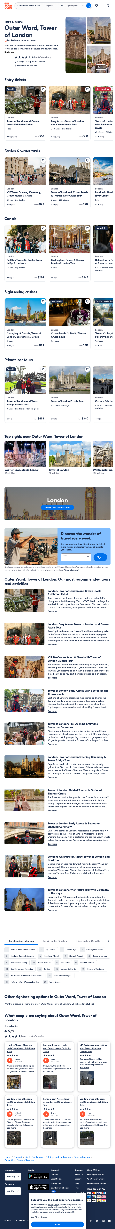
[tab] (21, 941)
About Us (79, 1174)
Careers (78, 1179)
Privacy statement (71, 570)
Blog (77, 1183)
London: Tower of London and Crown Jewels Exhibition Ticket (21, 1048)
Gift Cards (79, 1192)
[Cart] (107, 5)
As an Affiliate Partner (96, 1183)
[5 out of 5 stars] (21, 1055)
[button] (25, 113)
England (18, 1157)
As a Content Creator (96, 1179)
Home (7, 1157)
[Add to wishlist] (43, 89)
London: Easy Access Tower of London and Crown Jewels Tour (57, 1102)
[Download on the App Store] (38, 1187)
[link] (25, 113)
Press (77, 1188)
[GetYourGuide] (8, 6)
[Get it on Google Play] (38, 1176)
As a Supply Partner (95, 1174)
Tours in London (82, 1157)
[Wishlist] (96, 5)
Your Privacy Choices (60, 1188)
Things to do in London (59, 1157)
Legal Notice (56, 1179)
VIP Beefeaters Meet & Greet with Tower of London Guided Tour (94, 1048)
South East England (35, 1157)
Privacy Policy (56, 1183)
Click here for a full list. (83, 1004)
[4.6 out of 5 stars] (22, 57)
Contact (54, 1174)
